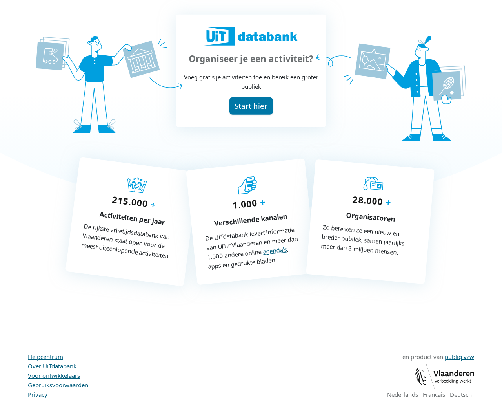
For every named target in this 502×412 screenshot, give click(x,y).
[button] (251, 105)
